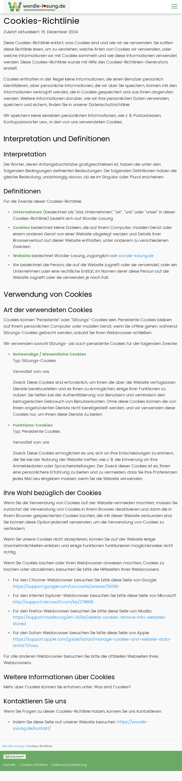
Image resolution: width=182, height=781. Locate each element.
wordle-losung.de (136, 255)
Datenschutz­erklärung (69, 765)
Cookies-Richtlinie (34, 765)
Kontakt (10, 765)
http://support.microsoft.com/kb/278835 (53, 602)
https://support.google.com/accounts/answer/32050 (66, 586)
